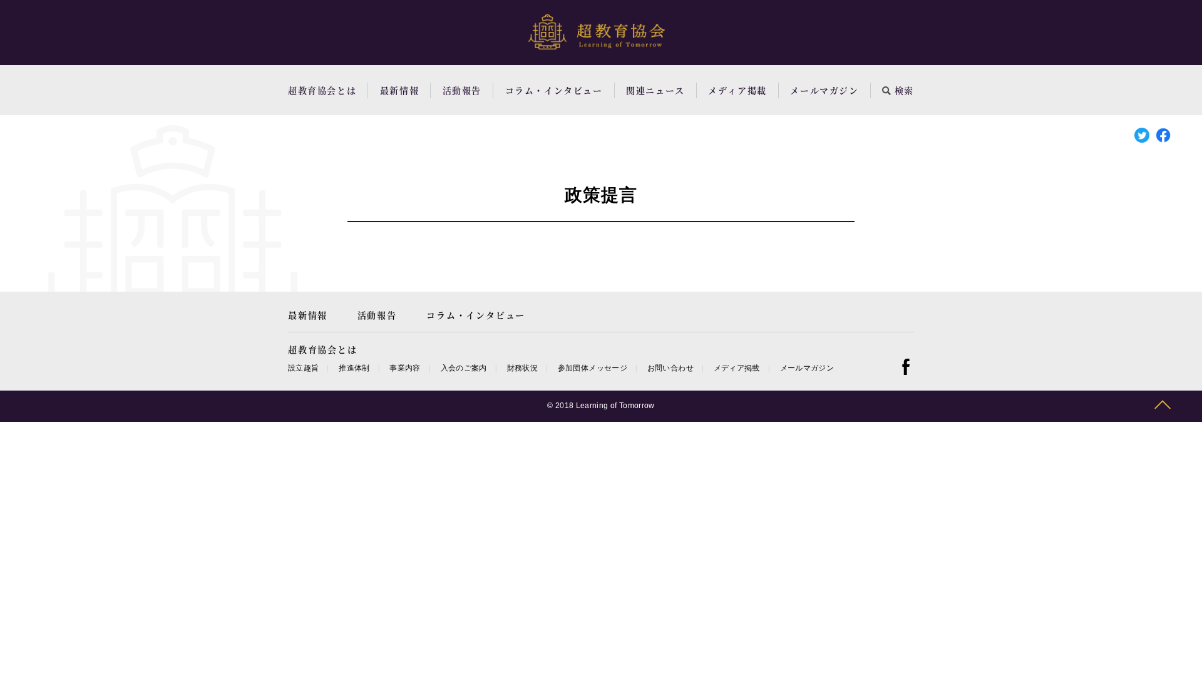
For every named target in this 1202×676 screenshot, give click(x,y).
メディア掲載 (737, 90)
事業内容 (404, 368)
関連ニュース (655, 90)
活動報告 (462, 90)
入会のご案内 (464, 368)
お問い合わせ (670, 368)
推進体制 (354, 368)
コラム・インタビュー (554, 90)
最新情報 (399, 90)
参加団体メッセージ (592, 368)
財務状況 (522, 368)
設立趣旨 (303, 368)
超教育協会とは (322, 90)
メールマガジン (824, 90)
